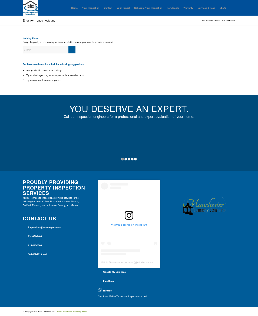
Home (74, 7)
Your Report (123, 7)
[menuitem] (231, 8)
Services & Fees (206, 7)
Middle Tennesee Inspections (117, 262)
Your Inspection (90, 7)
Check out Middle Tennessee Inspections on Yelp (123, 296)
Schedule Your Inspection (148, 7)
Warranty (188, 7)
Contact (108, 7)
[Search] (231, 8)
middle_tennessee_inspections (154, 262)
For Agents (173, 7)
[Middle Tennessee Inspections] (30, 8)
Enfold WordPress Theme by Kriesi (72, 311)
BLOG (223, 7)
